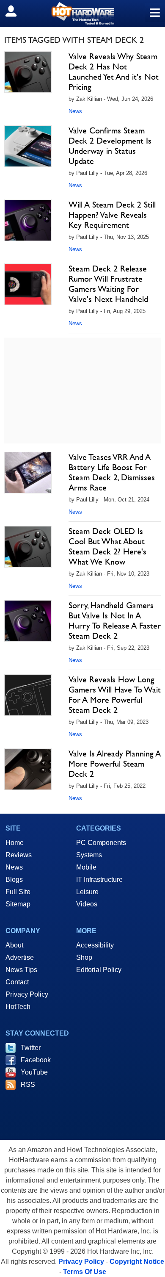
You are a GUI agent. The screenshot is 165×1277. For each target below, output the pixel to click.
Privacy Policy (27, 994)
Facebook (36, 1060)
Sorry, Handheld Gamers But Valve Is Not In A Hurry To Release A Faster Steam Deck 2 (115, 620)
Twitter (31, 1047)
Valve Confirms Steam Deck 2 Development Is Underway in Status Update (110, 145)
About (14, 945)
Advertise (20, 957)
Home (15, 842)
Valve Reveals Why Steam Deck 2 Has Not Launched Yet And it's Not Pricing (114, 71)
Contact (17, 982)
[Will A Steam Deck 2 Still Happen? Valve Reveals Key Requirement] (28, 220)
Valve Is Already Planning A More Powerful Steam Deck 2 (115, 763)
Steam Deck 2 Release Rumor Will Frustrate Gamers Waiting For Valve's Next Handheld (108, 283)
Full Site (18, 891)
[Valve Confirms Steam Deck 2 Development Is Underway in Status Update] (28, 146)
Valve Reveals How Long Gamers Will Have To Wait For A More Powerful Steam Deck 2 (115, 694)
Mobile (86, 867)
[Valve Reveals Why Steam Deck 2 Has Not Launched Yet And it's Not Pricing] (28, 72)
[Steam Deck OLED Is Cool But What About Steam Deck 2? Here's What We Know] (28, 546)
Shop (84, 957)
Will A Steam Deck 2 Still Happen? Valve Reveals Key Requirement (112, 214)
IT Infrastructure (99, 879)
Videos (86, 904)
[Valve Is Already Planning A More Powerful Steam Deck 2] (28, 769)
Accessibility (95, 945)
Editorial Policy (98, 969)
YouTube (34, 1072)
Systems (89, 855)
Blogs (14, 879)
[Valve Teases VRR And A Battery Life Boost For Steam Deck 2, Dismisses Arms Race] (28, 472)
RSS (28, 1084)
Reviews (19, 855)
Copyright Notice (137, 1261)
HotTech (18, 1006)
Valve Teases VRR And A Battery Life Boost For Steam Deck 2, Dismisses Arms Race (112, 472)
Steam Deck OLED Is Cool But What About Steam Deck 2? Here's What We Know (107, 546)
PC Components (101, 842)
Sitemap (18, 904)
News (75, 111)
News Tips (21, 969)
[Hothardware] (82, 13)
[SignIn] (16, 11)
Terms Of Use (84, 1271)
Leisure (87, 891)
